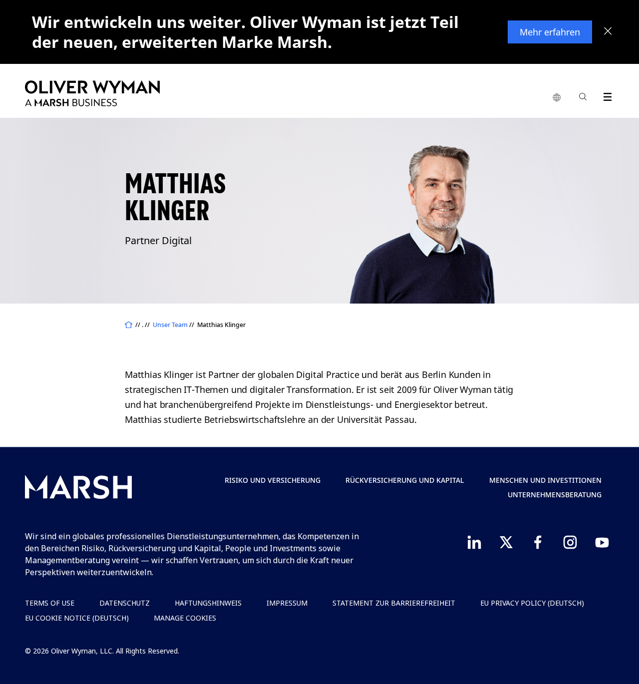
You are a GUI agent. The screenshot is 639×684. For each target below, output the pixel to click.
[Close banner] (608, 31)
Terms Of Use (49, 603)
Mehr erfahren (550, 32)
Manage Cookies (185, 618)
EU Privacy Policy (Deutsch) (532, 603)
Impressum (287, 603)
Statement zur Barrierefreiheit (393, 603)
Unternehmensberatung (555, 494)
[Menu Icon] (605, 95)
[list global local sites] (557, 98)
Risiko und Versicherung (272, 480)
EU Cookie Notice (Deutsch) (77, 618)
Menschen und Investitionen (545, 480)
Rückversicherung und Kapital (404, 480)
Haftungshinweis (208, 603)
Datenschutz (124, 603)
